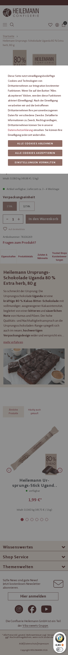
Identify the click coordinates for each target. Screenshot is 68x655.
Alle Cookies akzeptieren (35, 153)
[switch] (59, 649)
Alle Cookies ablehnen (35, 143)
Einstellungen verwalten (35, 162)
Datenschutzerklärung (20, 129)
